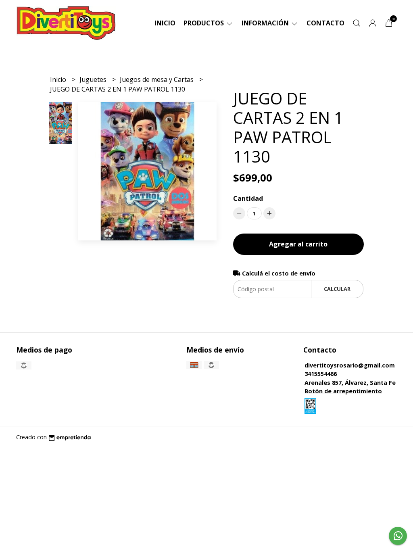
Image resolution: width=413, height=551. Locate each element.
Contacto (325, 23)
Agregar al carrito (298, 244)
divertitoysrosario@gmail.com (350, 365)
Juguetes (93, 79)
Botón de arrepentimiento (343, 391)
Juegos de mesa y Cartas (157, 79)
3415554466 (321, 374)
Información (266, 23)
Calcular (337, 288)
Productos (204, 23)
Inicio (164, 23)
